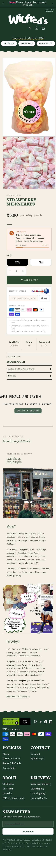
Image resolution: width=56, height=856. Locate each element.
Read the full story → (18, 696)
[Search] (29, 28)
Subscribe (28, 831)
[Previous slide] (3, 3)
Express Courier (38, 798)
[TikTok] (40, 721)
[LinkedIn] (50, 721)
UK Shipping (37, 788)
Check (44, 298)
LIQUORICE (27, 43)
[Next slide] (52, 3)
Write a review (28, 410)
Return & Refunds (11, 763)
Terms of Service (11, 758)
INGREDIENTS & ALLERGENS (20, 369)
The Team (7, 788)
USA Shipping (37, 793)
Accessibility (9, 768)
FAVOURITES (46, 43)
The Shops (8, 783)
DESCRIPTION (13, 356)
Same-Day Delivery (40, 783)
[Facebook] (45, 721)
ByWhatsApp (37, 758)
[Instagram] (35, 721)
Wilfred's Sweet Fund (13, 798)
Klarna (5, 753)
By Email (35, 753)
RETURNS (11, 376)
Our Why (7, 793)
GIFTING (8, 43)
